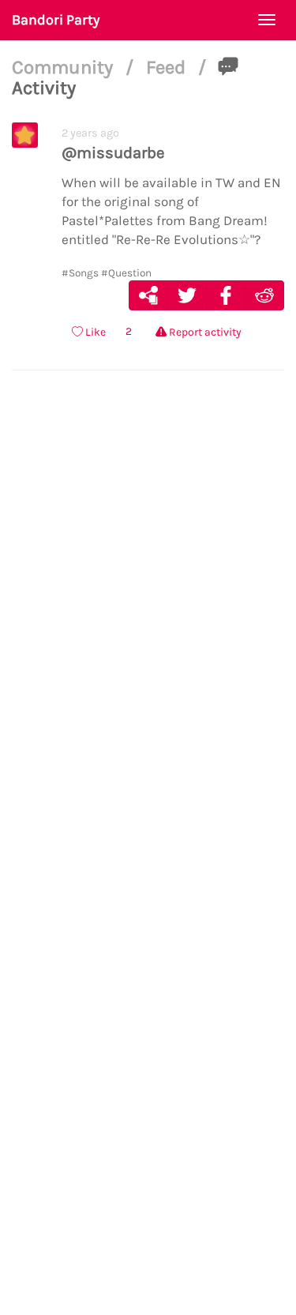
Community (65, 67)
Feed (168, 67)
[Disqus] (148, 625)
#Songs (80, 273)
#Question (126, 273)
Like (94, 332)
